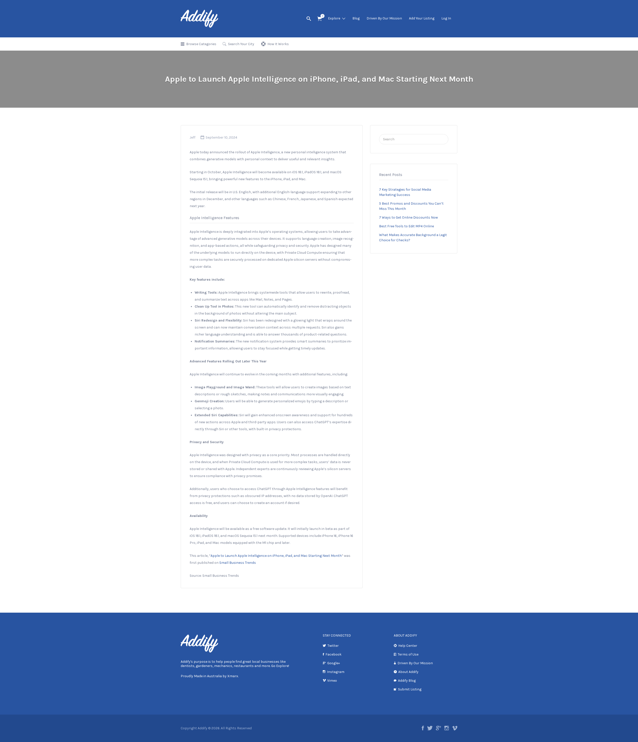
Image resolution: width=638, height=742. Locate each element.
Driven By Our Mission (384, 18)
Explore (334, 18)
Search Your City (241, 44)
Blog (356, 18)
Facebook (333, 654)
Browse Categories (201, 44)
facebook (423, 728)
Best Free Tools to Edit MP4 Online (406, 226)
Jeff (192, 137)
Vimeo (332, 680)
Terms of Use (408, 654)
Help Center (407, 646)
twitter (430, 728)
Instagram (335, 672)
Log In (446, 18)
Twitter (333, 646)
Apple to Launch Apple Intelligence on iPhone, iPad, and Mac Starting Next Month (276, 556)
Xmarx (232, 676)
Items (319, 18)
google (438, 728)
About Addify (408, 672)
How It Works (278, 44)
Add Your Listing (421, 18)
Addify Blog (407, 680)
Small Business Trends (237, 563)
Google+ (333, 663)
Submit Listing (409, 689)
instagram (446, 728)
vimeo (454, 728)
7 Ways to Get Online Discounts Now (408, 217)
